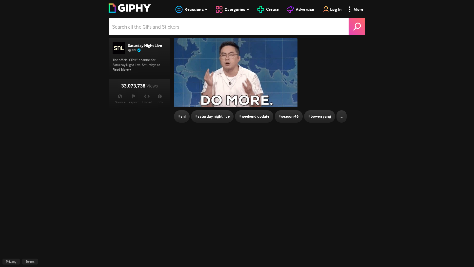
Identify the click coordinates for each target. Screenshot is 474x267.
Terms (30, 262)
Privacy (11, 262)
